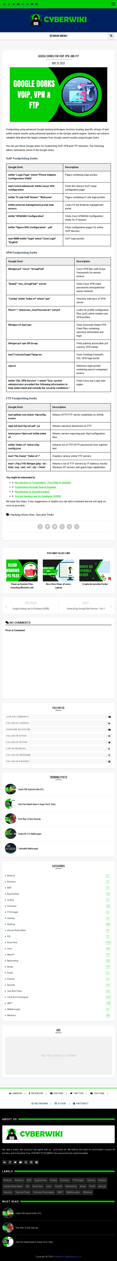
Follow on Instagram (18, 755)
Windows (11, 1015)
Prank (10, 973)
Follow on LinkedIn (17, 723)
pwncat (10, 979)
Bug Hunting (13, 894)
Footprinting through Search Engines (35, 487)
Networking (12, 960)
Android (11, 875)
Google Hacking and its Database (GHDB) (38, 496)
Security (11, 985)
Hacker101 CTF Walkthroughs (29, 833)
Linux (9, 948)
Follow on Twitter (16, 742)
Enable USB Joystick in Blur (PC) (31, 789)
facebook (37, 1093)
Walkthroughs (13, 1009)
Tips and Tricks (44, 514)
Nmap (10, 967)
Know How (27, 514)
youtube (99, 1093)
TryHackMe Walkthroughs (28, 848)
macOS (10, 954)
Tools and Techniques (17, 997)
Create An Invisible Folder (95, 584)
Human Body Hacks (16, 930)
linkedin (17, 1093)
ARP (9, 888)
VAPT (10, 1003)
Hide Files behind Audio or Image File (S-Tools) (36, 804)
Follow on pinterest (17, 761)
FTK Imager (12, 912)
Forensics (11, 906)
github (62, 1103)
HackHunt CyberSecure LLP (67, 1256)
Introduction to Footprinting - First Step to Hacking (43, 482)
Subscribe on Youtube (18, 729)
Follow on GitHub (16, 736)
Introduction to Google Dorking (32, 491)
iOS (9, 936)
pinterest (82, 1103)
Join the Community (17, 717)
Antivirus (11, 881)
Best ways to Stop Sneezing (29, 818)
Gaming (11, 918)
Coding (10, 900)
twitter (78, 1093)
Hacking (15, 514)
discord (58, 1093)
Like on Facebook (16, 748)
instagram (41, 1103)
